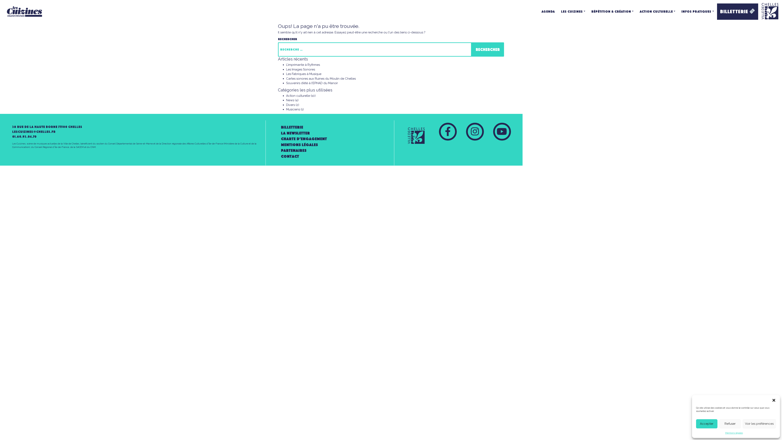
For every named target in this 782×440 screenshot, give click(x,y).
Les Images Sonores (300, 69)
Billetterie (292, 127)
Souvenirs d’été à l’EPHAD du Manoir (312, 83)
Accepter (706, 424)
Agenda (548, 11)
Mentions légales (734, 433)
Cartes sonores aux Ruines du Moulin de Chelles (321, 78)
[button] (774, 400)
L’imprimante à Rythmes (303, 65)
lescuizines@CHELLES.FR (34, 132)
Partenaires (293, 150)
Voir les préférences (759, 424)
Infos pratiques (696, 11)
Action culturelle (656, 11)
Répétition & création (611, 11)
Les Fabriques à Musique (303, 74)
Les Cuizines (572, 11)
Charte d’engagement (304, 138)
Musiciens (293, 109)
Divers (290, 105)
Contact (290, 156)
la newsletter (295, 133)
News (290, 100)
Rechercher (287, 39)
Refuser (730, 424)
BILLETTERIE (734, 11)
